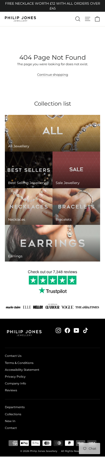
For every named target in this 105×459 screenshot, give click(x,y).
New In (10, 421)
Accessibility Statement (22, 370)
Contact (11, 428)
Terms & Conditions (19, 363)
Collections (13, 414)
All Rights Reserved (73, 451)
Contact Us (13, 356)
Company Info (15, 383)
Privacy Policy (15, 376)
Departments (15, 407)
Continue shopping (52, 74)
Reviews (11, 390)
